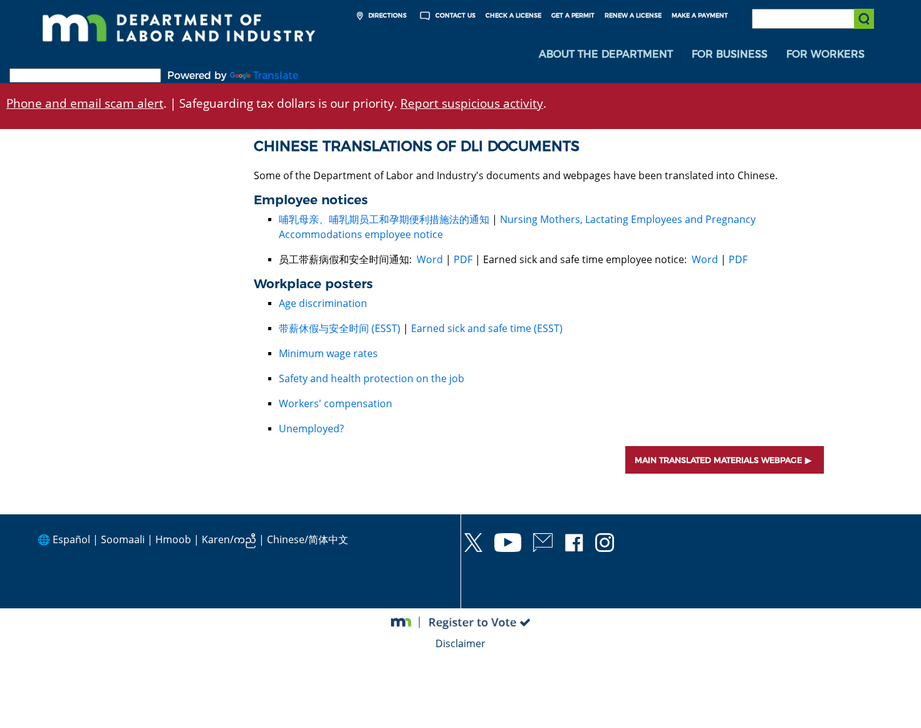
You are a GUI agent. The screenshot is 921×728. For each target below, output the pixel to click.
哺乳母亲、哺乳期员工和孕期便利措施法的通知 (384, 219)
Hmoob (173, 539)
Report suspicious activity (471, 103)
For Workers (825, 54)
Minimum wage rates (328, 353)
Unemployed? (311, 428)
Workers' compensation (335, 403)
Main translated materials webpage (718, 460)
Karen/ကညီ (229, 539)
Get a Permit (573, 15)
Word (430, 259)
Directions (387, 15)
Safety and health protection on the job (371, 378)
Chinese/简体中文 (307, 539)
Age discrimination (323, 303)
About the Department (606, 54)
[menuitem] (605, 54)
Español (71, 539)
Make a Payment (700, 15)
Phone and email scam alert (85, 103)
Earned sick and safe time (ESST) (487, 328)
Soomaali (123, 539)
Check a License (513, 15)
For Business (730, 54)
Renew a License (633, 15)
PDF (463, 259)
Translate (275, 75)
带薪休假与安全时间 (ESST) (339, 328)
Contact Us (455, 15)
